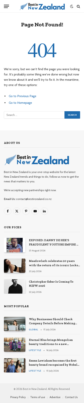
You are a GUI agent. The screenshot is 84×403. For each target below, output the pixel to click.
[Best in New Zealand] (42, 6)
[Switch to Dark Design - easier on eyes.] (71, 6)
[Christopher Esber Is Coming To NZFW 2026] (14, 286)
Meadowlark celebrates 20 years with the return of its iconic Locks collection (53, 265)
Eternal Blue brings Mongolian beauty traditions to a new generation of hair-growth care (51, 344)
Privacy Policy (18, 397)
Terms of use (37, 397)
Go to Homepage (20, 103)
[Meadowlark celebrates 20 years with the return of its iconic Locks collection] (14, 266)
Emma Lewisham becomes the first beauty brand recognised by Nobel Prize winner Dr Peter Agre (53, 365)
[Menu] (6, 6)
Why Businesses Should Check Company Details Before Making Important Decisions (52, 323)
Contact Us (71, 397)
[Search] (78, 6)
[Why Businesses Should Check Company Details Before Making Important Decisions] (14, 324)
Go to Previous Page (22, 96)
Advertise (55, 397)
